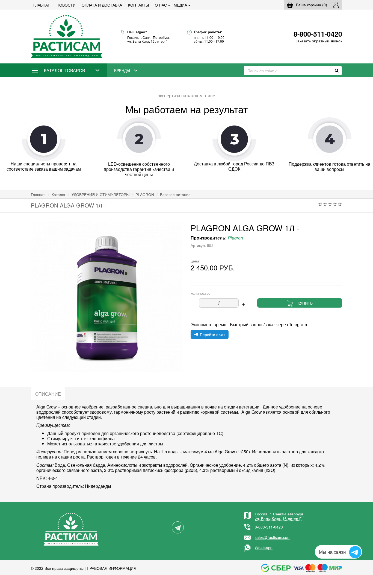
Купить (305, 303)
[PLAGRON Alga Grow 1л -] (106, 296)
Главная (42, 5)
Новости (66, 5)
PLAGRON (144, 194)
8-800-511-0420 (269, 527)
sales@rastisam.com (272, 537)
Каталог (59, 194)
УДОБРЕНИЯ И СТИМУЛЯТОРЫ (100, 194)
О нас (161, 5)
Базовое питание (175, 194)
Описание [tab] (48, 394)
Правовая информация (111, 568)
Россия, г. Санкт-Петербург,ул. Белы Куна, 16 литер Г (279, 516)
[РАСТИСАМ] (66, 36)
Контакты (138, 5)
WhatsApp (264, 547)
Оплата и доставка (102, 5)
